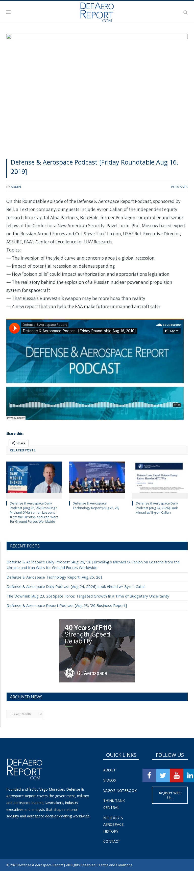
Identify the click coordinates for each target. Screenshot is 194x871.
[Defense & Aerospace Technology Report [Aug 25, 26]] (97, 480)
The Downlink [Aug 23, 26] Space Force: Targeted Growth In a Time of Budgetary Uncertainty (88, 596)
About (109, 770)
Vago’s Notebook (120, 790)
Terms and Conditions (115, 865)
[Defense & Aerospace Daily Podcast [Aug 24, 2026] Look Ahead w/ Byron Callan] (160, 480)
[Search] (185, 12)
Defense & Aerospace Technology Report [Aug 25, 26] (96, 505)
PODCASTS (179, 187)
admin (16, 187)
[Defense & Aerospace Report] (97, 11)
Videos (109, 780)
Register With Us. (170, 795)
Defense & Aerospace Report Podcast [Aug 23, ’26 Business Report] (67, 605)
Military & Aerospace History (113, 824)
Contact (111, 841)
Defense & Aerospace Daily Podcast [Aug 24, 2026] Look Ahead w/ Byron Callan (157, 508)
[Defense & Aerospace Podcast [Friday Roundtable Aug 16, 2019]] (97, 94)
